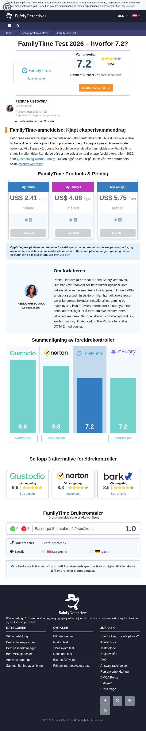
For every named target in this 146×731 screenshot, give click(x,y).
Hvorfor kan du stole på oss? (119, 636)
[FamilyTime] (36, 70)
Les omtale (27, 493)
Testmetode (108, 648)
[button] (7, 7)
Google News (105, 710)
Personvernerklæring (114, 671)
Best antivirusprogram (21, 642)
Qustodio (23, 159)
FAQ (103, 659)
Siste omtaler (53, 543)
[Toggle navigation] (10, 26)
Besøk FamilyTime (94, 88)
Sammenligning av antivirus (25, 665)
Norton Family (45, 159)
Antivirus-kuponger (19, 659)
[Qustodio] (27, 477)
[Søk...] (17, 26)
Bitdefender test (63, 636)
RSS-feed (130, 701)
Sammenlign (22, 438)
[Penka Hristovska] (31, 292)
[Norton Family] (73, 477)
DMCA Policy (109, 677)
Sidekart (106, 683)
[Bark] (119, 477)
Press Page (108, 689)
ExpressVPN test (64, 659)
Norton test (60, 642)
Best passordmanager (21, 648)
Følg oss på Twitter (117, 701)
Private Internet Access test (71, 665)
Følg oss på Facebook (105, 701)
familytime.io (36, 78)
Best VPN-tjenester (19, 653)
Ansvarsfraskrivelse (113, 665)
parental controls (110, 75)
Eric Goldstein (47, 121)
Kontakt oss (108, 642)
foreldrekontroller (31, 164)
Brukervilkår (108, 653)
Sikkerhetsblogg (17, 636)
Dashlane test (62, 653)
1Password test (63, 648)
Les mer (28, 232)
